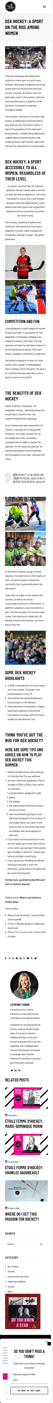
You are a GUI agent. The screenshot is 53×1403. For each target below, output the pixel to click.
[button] (49, 1343)
